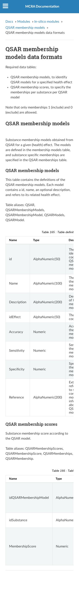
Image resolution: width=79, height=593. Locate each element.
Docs (9, 21)
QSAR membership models (25, 27)
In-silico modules (46, 21)
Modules (23, 21)
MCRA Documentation (42, 6)
